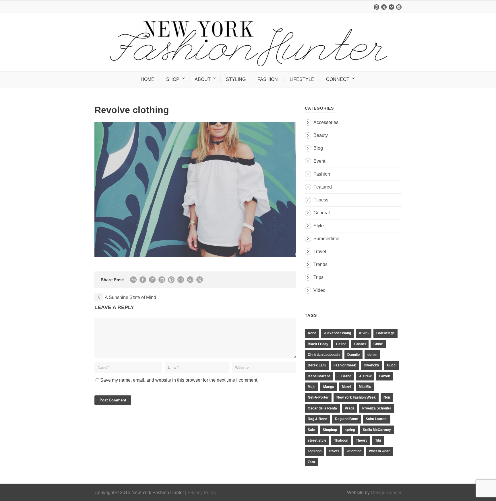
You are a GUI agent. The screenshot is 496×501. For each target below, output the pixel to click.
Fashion (321, 174)
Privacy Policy (201, 492)
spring (350, 430)
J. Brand (344, 376)
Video (319, 290)
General (321, 212)
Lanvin (384, 376)
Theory (361, 440)
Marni (346, 387)
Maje (311, 387)
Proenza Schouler (376, 408)
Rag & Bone (317, 419)
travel (334, 451)
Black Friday (318, 344)
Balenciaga (385, 333)
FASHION (267, 79)
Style (318, 225)
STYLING (236, 79)
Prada (349, 408)
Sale (311, 430)
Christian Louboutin (324, 355)
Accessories (325, 122)
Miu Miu (365, 387)
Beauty (320, 135)
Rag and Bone (346, 419)
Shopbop (330, 430)
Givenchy (371, 365)
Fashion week (345, 365)
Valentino (353, 451)
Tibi (378, 440)
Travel (319, 251)
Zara (311, 462)
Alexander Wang (337, 333)
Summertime (326, 238)
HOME (147, 79)
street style (317, 440)
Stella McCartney (377, 430)
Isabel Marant (319, 376)
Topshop (314, 451)
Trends (320, 264)
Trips (318, 277)
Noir (386, 397)
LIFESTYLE (302, 79)
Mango (328, 387)
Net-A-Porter (318, 397)
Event (319, 161)
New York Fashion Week (356, 397)
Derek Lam (317, 365)
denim (372, 355)
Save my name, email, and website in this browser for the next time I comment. (179, 380)
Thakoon (341, 440)
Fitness (320, 199)
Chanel (360, 344)
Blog (318, 148)
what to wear (379, 451)
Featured (322, 187)
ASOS (364, 333)
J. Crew (365, 376)
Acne (312, 333)
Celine (341, 344)
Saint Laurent (377, 419)
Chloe (378, 344)
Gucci (391, 365)
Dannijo (353, 355)
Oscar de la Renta (322, 408)
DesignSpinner (386, 492)
